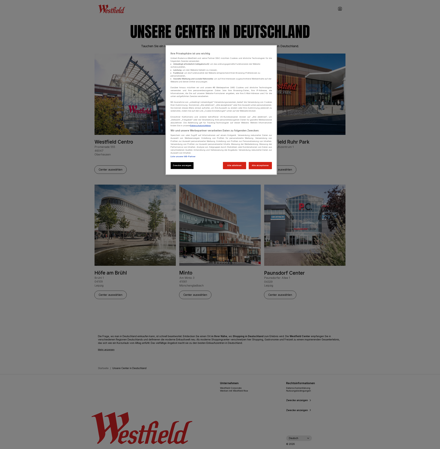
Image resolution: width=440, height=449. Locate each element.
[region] (221, 110)
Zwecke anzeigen (182, 165)
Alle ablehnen (234, 165)
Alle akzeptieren (260, 165)
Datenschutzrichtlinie (200, 125)
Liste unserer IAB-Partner (182, 156)
